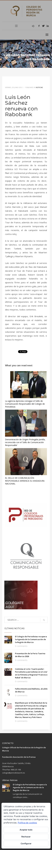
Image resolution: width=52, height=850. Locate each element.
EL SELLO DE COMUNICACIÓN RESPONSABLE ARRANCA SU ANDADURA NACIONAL (24, 481)
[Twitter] (43, 26)
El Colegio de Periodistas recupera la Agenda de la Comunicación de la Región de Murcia (31, 639)
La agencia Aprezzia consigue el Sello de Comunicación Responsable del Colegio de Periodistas (25, 404)
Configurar (26, 843)
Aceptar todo (26, 829)
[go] (44, 620)
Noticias (39, 87)
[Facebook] (39, 26)
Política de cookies (27, 822)
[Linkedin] (47, 26)
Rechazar (26, 836)
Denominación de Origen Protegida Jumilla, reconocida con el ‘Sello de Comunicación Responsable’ (25, 442)
